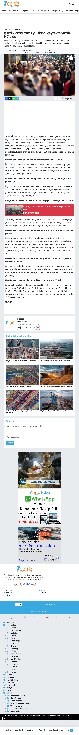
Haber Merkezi (22, 321)
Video (43, 590)
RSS (19, 605)
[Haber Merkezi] (10, 323)
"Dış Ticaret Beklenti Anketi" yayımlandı (53, 411)
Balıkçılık (14, 656)
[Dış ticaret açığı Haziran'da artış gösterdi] (22, 375)
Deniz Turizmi (16, 654)
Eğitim (13, 651)
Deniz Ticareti (14, 10)
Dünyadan (14, 664)
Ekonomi (69, 10)
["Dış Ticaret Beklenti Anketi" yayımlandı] (57, 400)
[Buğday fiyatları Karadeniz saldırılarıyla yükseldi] (57, 375)
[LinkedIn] (28, 584)
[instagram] (35, 617)
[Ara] (70, 4)
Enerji (61, 10)
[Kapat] (77, 715)
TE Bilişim (44, 611)
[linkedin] (69, 617)
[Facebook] (22, 328)
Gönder (10, 443)
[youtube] (47, 617)
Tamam (6, 718)
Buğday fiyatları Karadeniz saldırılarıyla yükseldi (56, 386)
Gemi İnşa (42, 10)
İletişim (43, 593)
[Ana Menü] (73, 4)
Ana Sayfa (11, 623)
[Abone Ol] (68, 99)
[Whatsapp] (35, 584)
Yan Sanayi (52, 10)
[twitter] (24, 617)
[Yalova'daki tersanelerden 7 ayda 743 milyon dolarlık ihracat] (57, 349)
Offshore (14, 662)
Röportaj (14, 649)
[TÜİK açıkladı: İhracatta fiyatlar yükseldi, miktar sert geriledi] (22, 400)
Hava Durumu (15, 698)
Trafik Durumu (16, 701)
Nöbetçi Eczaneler (17, 696)
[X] (16, 584)
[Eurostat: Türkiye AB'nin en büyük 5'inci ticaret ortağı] (22, 349)
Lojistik (25, 10)
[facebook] (13, 617)
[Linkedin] (34, 328)
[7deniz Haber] (11, 3)
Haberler (7, 29)
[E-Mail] (19, 328)
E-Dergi (13, 667)
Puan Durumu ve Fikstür (20, 703)
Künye (8, 595)
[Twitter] (26, 328)
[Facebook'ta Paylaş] (6, 98)
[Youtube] (38, 328)
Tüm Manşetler (16, 706)
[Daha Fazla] (17, 98)
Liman (33, 10)
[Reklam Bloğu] (39, 470)
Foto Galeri (10, 590)
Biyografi (11, 685)
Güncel (4, 10)
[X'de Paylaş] (10, 98)
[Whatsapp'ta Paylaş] (14, 98)
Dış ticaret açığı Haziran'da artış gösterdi (19, 386)
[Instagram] (30, 328)
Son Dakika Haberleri (18, 708)
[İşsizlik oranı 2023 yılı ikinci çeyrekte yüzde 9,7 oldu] (39, 75)
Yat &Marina (15, 659)
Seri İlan (10, 682)
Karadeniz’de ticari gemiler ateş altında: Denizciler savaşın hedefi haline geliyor (38, 730)
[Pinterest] (20, 584)
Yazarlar (9, 593)
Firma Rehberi (13, 680)
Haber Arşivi (15, 711)
